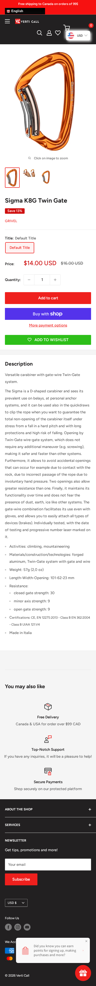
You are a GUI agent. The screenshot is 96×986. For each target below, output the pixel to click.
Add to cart (48, 298)
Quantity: (13, 280)
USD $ (12, 903)
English (16, 11)
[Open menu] (7, 21)
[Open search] (39, 33)
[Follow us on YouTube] (27, 927)
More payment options (48, 325)
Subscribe (21, 879)
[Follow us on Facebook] (8, 927)
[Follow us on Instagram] (17, 927)
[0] (77, 28)
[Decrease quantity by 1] (29, 280)
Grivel (11, 221)
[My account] (49, 33)
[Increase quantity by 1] (55, 280)
